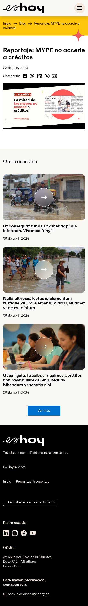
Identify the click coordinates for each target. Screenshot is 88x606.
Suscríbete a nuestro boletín (31, 502)
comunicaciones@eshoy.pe (28, 594)
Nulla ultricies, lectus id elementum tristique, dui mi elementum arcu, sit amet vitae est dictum (44, 303)
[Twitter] (32, 76)
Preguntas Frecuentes (32, 481)
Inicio (7, 23)
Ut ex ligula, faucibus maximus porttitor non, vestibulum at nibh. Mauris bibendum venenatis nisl (42, 380)
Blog (22, 23)
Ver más (44, 411)
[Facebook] (25, 76)
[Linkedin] (39, 76)
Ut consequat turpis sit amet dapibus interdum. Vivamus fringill (40, 228)
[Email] (54, 76)
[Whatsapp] (47, 76)
